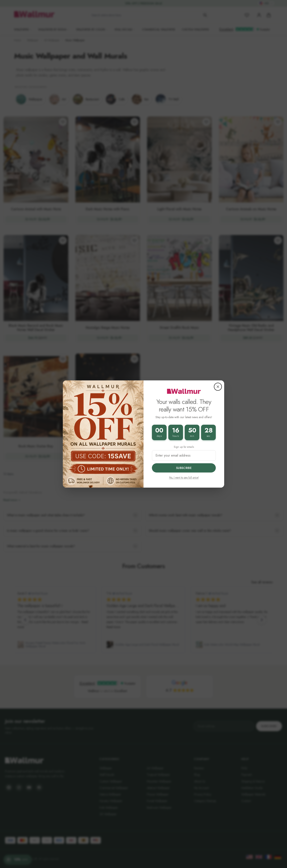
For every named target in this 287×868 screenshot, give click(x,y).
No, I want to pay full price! (184, 477)
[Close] (218, 386)
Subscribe (184, 468)
